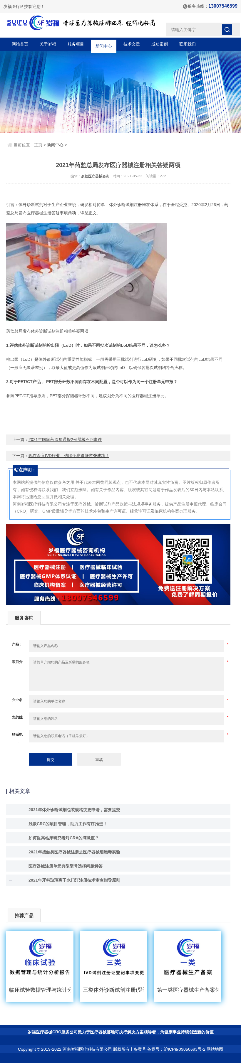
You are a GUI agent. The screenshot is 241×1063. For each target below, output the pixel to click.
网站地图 (215, 1049)
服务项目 (76, 44)
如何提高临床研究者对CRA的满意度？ (64, 837)
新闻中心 (104, 44)
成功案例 (159, 44)
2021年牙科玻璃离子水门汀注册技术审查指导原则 (74, 880)
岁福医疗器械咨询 (95, 176)
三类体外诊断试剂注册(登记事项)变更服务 (113, 990)
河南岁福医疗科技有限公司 (87, 1049)
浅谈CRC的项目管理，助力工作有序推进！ (68, 823)
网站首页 (20, 44)
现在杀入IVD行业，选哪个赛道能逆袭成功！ (69, 455)
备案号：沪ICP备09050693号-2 (176, 1049)
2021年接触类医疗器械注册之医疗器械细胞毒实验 (74, 852)
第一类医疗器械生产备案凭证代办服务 (187, 990)
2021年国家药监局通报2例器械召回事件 (65, 439)
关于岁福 (48, 44)
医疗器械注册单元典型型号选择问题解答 (66, 866)
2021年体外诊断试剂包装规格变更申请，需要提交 (74, 809)
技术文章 (131, 44)
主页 (38, 144)
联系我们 (187, 44)
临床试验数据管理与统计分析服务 (40, 990)
